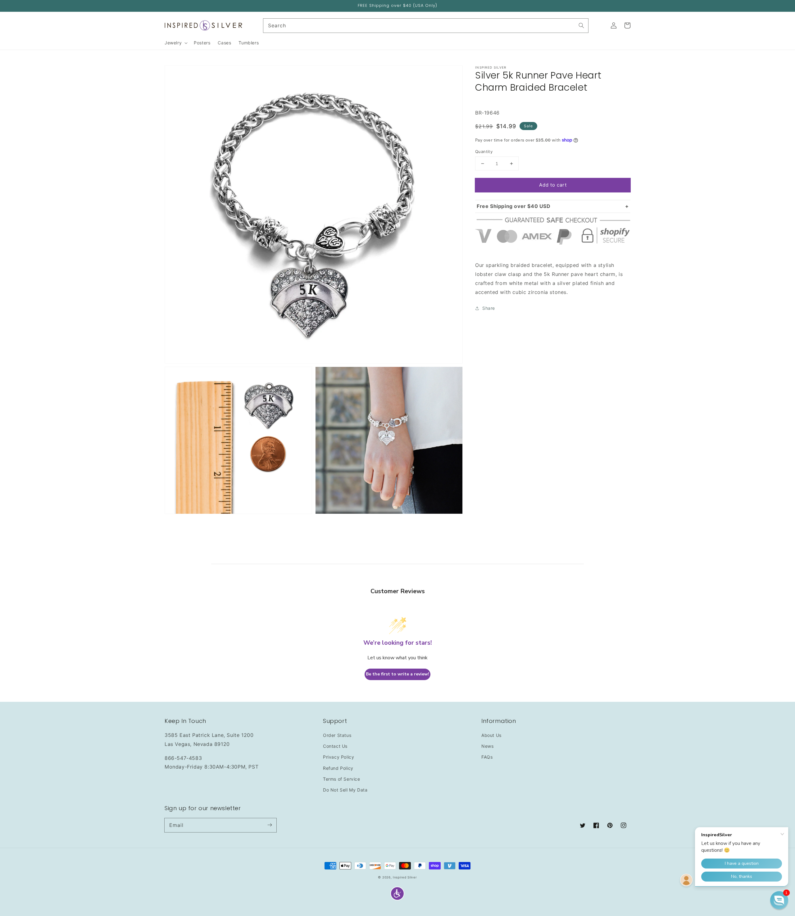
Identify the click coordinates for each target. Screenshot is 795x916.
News (487, 746)
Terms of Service (341, 779)
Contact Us (335, 746)
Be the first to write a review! (397, 674)
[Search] (581, 25)
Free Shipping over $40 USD (514, 206)
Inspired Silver (405, 877)
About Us (491, 735)
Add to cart (553, 185)
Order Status (337, 735)
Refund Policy (338, 768)
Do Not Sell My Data (345, 789)
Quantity (484, 151)
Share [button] (488, 308)
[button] (397, 893)
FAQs (487, 757)
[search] (425, 26)
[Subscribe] (269, 825)
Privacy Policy (338, 757)
